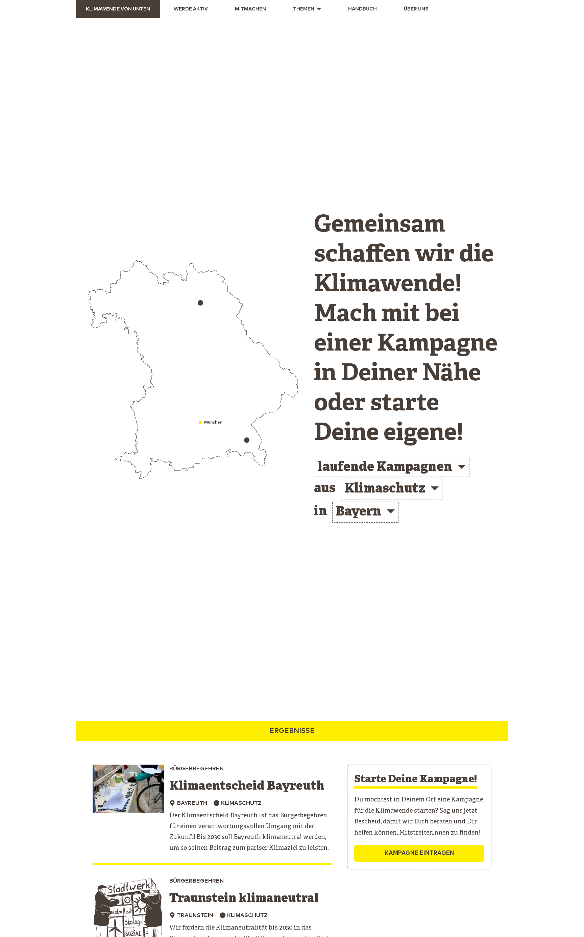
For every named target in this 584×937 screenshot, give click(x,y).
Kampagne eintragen (419, 853)
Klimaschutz (384, 489)
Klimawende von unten (118, 9)
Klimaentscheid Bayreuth (246, 786)
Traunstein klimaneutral (244, 898)
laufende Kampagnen (385, 468)
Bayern (358, 512)
